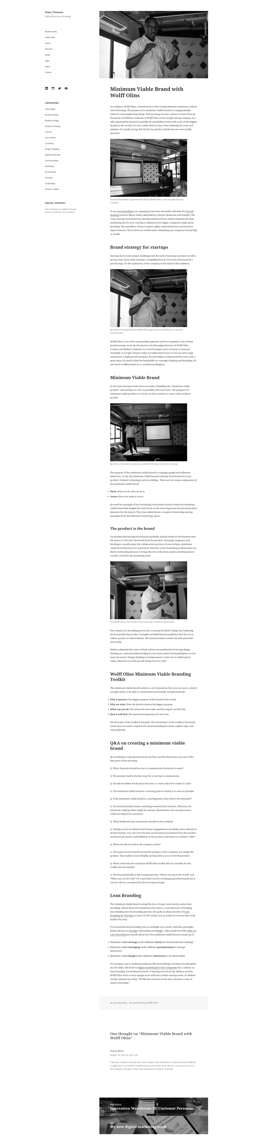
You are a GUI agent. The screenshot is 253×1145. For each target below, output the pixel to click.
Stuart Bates (117, 1050)
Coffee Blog (50, 37)
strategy (133, 930)
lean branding (125, 211)
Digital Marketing (52, 154)
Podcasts (48, 49)
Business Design (52, 120)
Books (47, 55)
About (47, 43)
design (159, 930)
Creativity (49, 143)
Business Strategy (52, 126)
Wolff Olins (152, 1002)
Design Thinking (52, 149)
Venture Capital (52, 189)
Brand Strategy (52, 114)
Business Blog (51, 31)
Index (47, 66)
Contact (48, 72)
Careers (48, 132)
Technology (50, 183)
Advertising (50, 109)
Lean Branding (51, 160)
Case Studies (50, 137)
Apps (47, 60)
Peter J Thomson (54, 12)
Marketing (49, 166)
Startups (48, 177)
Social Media (50, 172)
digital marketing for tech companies (157, 967)
